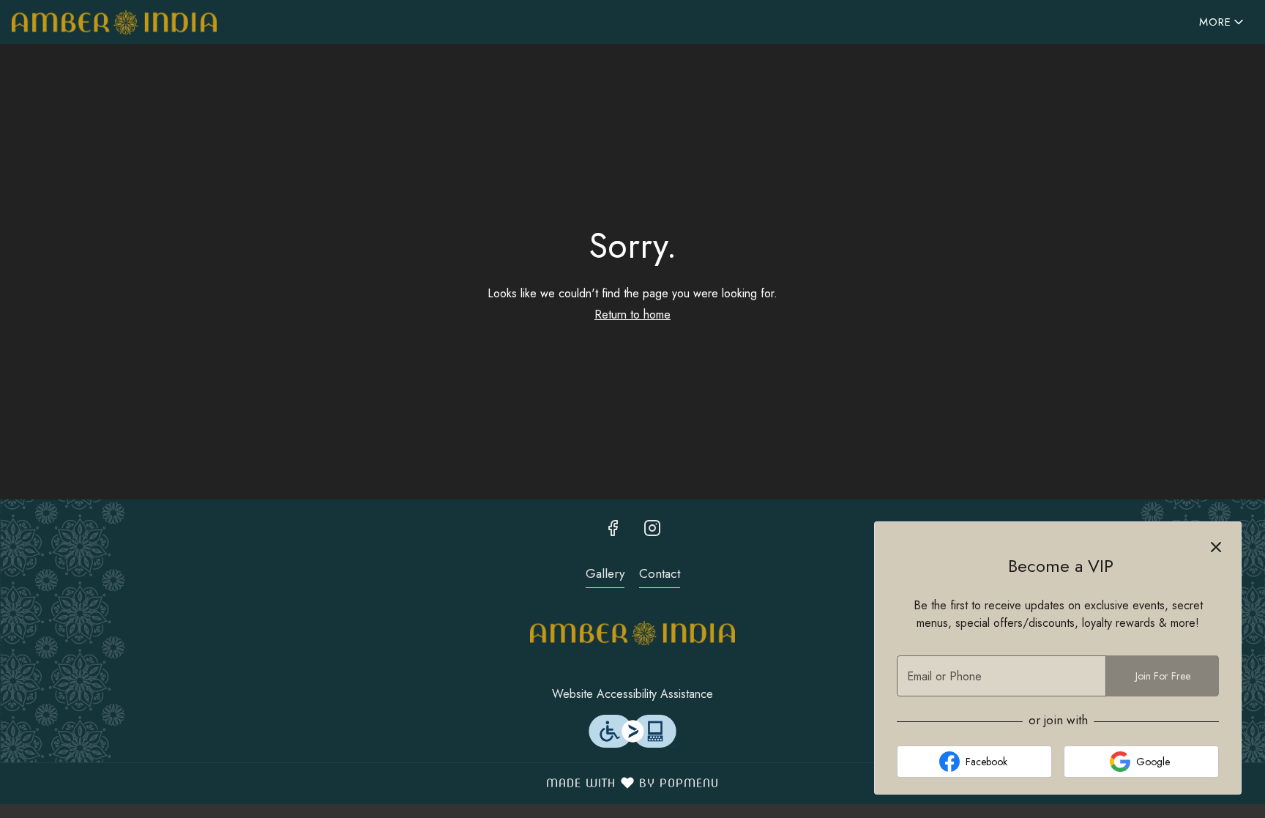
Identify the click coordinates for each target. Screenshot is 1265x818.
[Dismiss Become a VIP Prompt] (1216, 547)
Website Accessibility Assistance (632, 693)
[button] (1222, 22)
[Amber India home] (114, 22)
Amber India (632, 633)
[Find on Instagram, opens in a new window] (652, 528)
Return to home (632, 314)
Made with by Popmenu (365, 783)
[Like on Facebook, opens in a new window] (613, 528)
